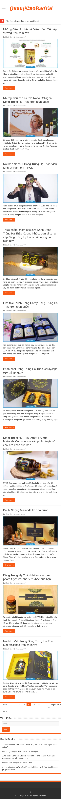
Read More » (9, 88)
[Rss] (30, 792)
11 (34, 705)
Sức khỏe (8, 37)
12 (39, 705)
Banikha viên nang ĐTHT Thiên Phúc (17, 763)
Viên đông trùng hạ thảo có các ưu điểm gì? (22, 21)
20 (49, 708)
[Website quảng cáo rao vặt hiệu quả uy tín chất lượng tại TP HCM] (30, 7)
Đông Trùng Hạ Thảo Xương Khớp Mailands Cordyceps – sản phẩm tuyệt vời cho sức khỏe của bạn (29, 441)
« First (4, 705)
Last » (4, 711)
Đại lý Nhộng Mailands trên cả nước (25, 510)
